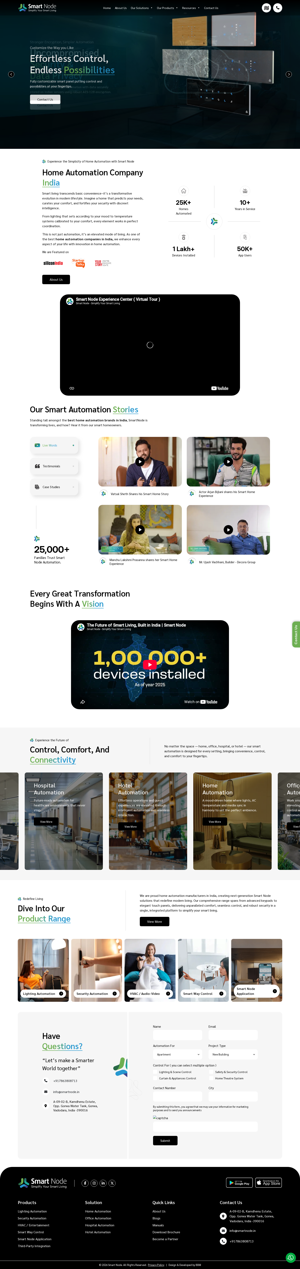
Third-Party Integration (34, 1246)
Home (107, 8)
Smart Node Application (34, 1239)
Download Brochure (166, 1232)
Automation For (164, 1045)
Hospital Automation (99, 1225)
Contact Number (164, 1088)
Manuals (158, 1225)
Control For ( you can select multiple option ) (184, 1065)
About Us (121, 8)
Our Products (165, 8)
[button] (140, 461)
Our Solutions (140, 8)
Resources (189, 8)
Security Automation (32, 1218)
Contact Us (211, 8)
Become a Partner (165, 1239)
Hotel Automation (98, 1232)
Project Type (217, 1045)
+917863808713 (65, 1081)
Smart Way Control (31, 1232)
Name (157, 1026)
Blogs (156, 1218)
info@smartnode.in (66, 1092)
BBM (198, 1265)
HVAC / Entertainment (33, 1225)
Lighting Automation (32, 1211)
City (211, 1088)
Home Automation (98, 1211)
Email (212, 1026)
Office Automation (98, 1218)
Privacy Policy (156, 1265)
